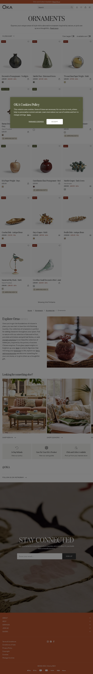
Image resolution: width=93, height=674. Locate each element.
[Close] (79, 100)
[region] (46, 112)
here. (29, 114)
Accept (54, 122)
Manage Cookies (36, 121)
